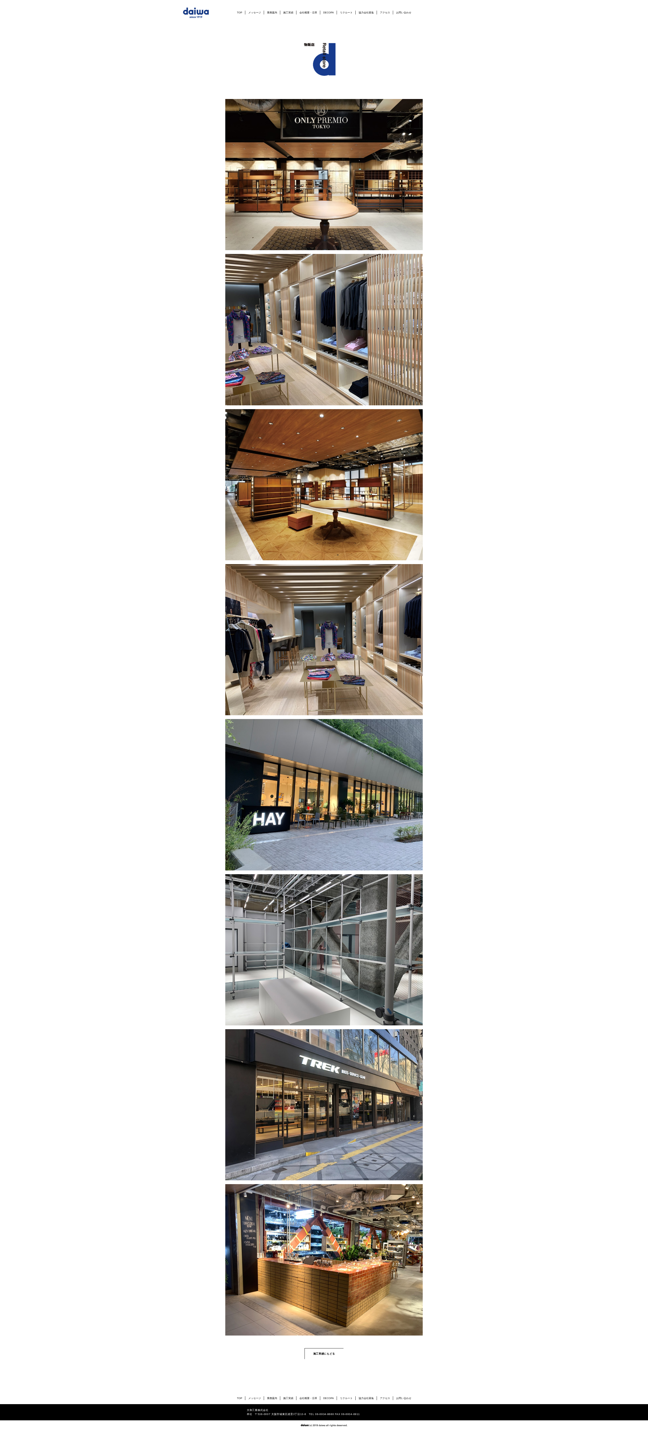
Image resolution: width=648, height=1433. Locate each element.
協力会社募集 (366, 12)
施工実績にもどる (324, 1353)
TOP (239, 12)
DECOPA (328, 12)
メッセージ (254, 12)
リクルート (346, 12)
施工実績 (288, 12)
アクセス (385, 12)
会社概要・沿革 (308, 12)
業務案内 (272, 12)
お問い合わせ (403, 12)
